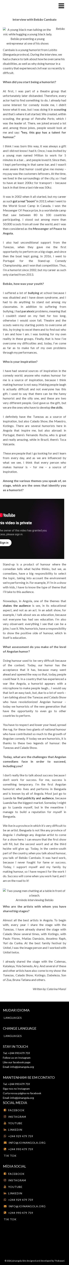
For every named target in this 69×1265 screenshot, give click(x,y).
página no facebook (29, 1093)
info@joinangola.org (22, 1066)
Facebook (16, 1110)
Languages (13, 1017)
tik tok (10, 1155)
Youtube (15, 1123)
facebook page (21, 1062)
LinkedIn (15, 1129)
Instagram (24, 1057)
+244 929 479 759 (20, 1136)
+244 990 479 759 (20, 1149)
